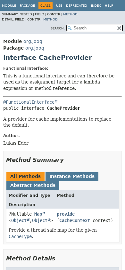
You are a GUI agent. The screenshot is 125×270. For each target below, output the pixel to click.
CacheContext (74, 220)
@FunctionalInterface (28, 102)
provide (66, 214)
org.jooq (32, 41)
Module (9, 5)
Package (27, 5)
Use (59, 5)
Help (109, 5)
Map (38, 214)
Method (70, 14)
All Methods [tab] (25, 176)
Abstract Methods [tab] (32, 185)
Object (19, 220)
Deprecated (76, 5)
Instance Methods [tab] (72, 176)
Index (96, 5)
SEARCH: (58, 28)
